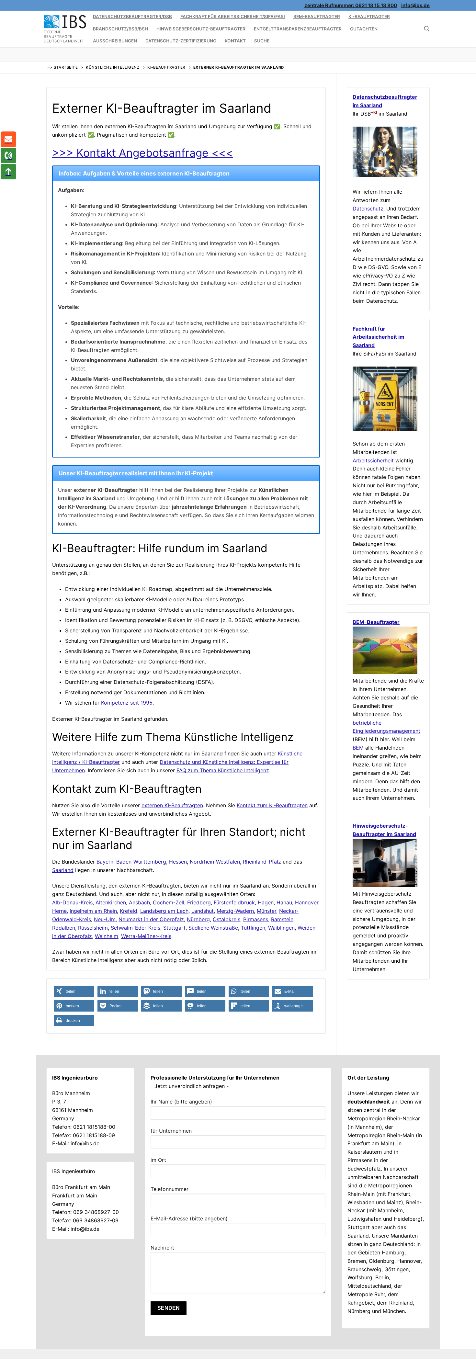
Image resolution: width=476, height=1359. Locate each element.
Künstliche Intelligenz (112, 67)
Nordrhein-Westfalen (215, 861)
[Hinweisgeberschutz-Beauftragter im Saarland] (385, 885)
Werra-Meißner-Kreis (146, 936)
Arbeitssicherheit (373, 460)
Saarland (63, 870)
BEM (358, 747)
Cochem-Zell (168, 902)
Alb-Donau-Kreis (72, 902)
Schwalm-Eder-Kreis (135, 927)
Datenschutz (368, 208)
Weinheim (106, 936)
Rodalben (63, 927)
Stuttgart (174, 927)
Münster (266, 911)
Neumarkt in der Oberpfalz (151, 919)
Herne (59, 911)
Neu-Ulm (105, 919)
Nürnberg (198, 919)
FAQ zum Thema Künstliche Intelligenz (222, 770)
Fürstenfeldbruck (234, 902)
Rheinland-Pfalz (262, 861)
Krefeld (128, 911)
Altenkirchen (111, 902)
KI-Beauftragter (166, 67)
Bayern (104, 861)
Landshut (202, 911)
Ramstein (282, 919)
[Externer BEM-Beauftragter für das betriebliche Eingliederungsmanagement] (385, 672)
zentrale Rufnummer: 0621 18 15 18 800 (350, 5)
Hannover (306, 902)
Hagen (266, 902)
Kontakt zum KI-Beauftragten (272, 805)
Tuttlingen (253, 927)
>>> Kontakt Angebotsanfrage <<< (142, 152)
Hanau (284, 902)
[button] (74, 991)
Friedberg (199, 902)
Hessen (178, 861)
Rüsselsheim (93, 927)
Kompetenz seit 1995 (127, 702)
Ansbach (139, 902)
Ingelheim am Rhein (93, 911)
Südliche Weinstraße (213, 927)
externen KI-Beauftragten (172, 805)
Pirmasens (255, 919)
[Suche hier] (427, 29)
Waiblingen (281, 927)
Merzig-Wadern (235, 911)
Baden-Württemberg (141, 861)
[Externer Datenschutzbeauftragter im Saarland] (385, 175)
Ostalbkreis (226, 919)
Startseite (66, 67)
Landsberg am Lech (164, 911)
